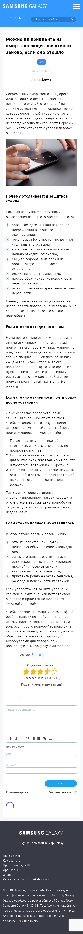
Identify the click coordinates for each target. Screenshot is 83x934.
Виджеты (14, 18)
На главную (11, 855)
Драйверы (10, 870)
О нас (7, 874)
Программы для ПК (17, 865)
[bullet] (39, 738)
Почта (11, 765)
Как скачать (12, 860)
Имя (9, 753)
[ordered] (33, 738)
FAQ (41, 61)
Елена (36, 655)
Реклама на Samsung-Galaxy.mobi (27, 879)
